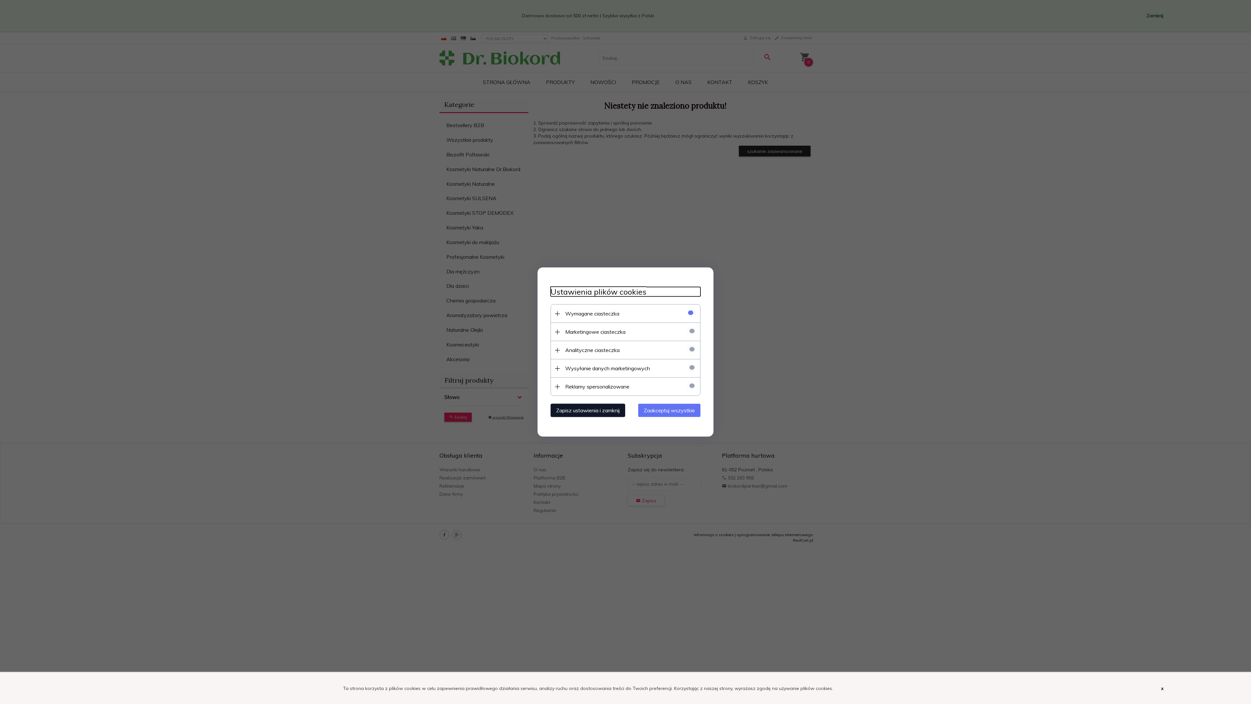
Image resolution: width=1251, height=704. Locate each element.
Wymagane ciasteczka (592, 313)
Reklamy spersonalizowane (597, 386)
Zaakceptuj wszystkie (669, 410)
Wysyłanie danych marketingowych (607, 368)
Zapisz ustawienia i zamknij (588, 410)
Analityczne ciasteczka (592, 350)
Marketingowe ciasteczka (595, 332)
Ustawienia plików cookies (598, 292)
